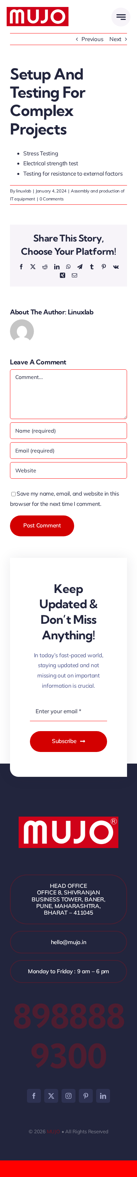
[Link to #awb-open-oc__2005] (120, 17)
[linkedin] (103, 1096)
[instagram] (68, 1096)
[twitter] (51, 1096)
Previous (92, 38)
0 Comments (52, 198)
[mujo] (37, 9)
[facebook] (34, 1096)
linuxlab (23, 190)
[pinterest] (86, 1096)
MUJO (53, 1131)
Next (115, 38)
